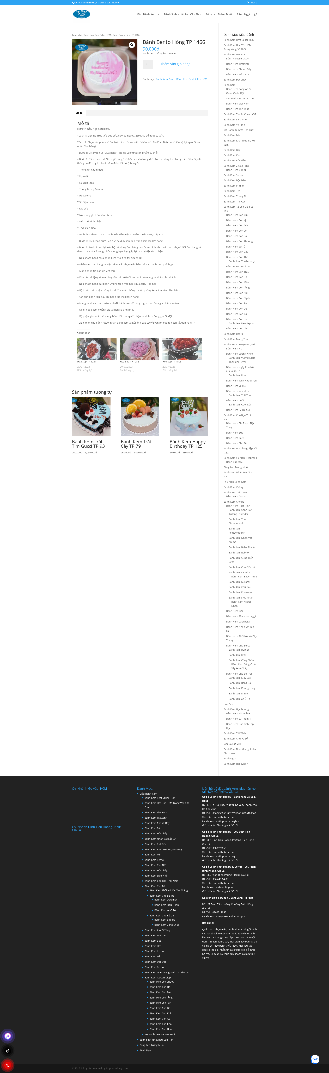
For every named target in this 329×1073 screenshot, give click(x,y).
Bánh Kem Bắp (232, 150)
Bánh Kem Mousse (234, 54)
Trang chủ (77, 34)
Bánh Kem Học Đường (236, 709)
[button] (132, 45)
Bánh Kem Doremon (166, 899)
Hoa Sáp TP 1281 (86, 361)
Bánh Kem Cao (232, 155)
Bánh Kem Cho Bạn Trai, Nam (161, 881)
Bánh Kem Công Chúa (241, 660)
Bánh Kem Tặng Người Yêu (241, 380)
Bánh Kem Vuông (233, 487)
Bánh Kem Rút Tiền (235, 160)
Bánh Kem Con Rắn (237, 303)
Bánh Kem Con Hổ (236, 277)
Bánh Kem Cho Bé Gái (238, 645)
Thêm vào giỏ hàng (175, 63)
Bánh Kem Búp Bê (239, 649)
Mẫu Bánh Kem (146, 14)
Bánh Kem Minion (239, 693)
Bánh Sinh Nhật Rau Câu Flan (182, 14)
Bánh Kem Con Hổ (159, 987)
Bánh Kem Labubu (239, 572)
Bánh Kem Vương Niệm (239, 353)
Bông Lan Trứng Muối (219, 14)
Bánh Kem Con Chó (237, 328)
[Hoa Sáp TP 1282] (139, 349)
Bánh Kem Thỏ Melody (242, 261)
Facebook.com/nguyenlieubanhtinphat (224, 916)
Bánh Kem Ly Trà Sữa (238, 409)
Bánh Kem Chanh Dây (238, 69)
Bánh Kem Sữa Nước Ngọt (241, 616)
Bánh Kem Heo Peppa (241, 323)
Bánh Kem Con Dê (236, 308)
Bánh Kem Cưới (235, 400)
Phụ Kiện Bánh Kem (235, 481)
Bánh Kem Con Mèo (237, 282)
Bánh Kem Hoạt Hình (238, 505)
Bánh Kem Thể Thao (237, 108)
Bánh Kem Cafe (235, 438)
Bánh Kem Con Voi (236, 230)
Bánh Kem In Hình (234, 185)
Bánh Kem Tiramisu (237, 63)
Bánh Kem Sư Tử (235, 246)
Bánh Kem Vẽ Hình (234, 124)
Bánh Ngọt (243, 14)
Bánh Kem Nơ (234, 348)
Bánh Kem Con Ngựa (238, 298)
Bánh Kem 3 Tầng (236, 169)
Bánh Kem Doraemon (241, 592)
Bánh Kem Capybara (238, 621)
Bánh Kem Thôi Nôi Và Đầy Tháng (168, 890)
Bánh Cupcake (234, 462)
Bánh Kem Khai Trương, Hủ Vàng (163, 849)
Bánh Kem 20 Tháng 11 (239, 718)
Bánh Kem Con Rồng (238, 287)
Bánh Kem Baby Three (244, 576)
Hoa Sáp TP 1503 (171, 361)
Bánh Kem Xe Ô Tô (239, 698)
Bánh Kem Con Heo (237, 319)
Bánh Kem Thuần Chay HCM (240, 114)
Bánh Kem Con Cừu (237, 215)
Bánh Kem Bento (165, 79)
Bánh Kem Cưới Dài (240, 404)
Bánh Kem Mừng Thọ (236, 339)
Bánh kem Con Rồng (161, 997)
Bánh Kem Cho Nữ (155, 865)
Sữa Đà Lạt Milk (232, 743)
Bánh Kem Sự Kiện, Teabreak (240, 457)
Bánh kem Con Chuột (238, 266)
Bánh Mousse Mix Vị (237, 58)
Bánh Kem (229, 85)
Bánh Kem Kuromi (239, 581)
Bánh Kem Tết (232, 191)
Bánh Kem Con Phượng (239, 241)
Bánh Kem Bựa (234, 432)
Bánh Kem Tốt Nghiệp (238, 713)
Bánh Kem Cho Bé (234, 501)
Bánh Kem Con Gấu (237, 251)
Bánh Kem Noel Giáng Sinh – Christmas (167, 972)
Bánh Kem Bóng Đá (240, 682)
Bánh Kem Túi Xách (235, 733)
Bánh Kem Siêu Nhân (241, 597)
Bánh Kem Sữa (234, 611)
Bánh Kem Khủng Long (242, 688)
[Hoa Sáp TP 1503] (182, 349)
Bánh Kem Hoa (237, 375)
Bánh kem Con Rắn (160, 1002)
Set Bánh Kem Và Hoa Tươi (239, 130)
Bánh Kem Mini (232, 135)
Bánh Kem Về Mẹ (236, 385)
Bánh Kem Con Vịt (236, 220)
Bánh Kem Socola (233, 175)
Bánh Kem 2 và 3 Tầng (236, 165)
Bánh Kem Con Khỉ (237, 292)
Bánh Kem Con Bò (236, 236)
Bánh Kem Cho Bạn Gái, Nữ (239, 344)
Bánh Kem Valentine (237, 391)
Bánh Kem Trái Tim (240, 395)
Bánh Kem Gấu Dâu (240, 587)
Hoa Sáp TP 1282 (129, 361)
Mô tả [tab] (79, 112)
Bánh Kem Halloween (236, 763)
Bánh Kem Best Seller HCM (97, 34)
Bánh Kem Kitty (237, 655)
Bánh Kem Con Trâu (237, 271)
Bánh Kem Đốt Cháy (235, 79)
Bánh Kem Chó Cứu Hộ (242, 567)
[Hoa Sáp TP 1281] (97, 349)
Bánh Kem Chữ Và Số (236, 738)
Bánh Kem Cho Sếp (237, 443)
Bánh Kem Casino (236, 496)
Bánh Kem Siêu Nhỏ (235, 119)
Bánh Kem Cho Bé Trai (239, 673)
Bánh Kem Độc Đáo (235, 180)
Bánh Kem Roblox (239, 552)
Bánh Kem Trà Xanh (237, 74)
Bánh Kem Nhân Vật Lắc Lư (159, 838)
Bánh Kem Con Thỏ (237, 257)
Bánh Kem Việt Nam (237, 103)
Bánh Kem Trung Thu (236, 196)
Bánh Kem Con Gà (236, 314)
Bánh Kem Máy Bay (240, 677)
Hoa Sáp (228, 704)
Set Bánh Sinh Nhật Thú (240, 98)
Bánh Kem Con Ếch (237, 225)
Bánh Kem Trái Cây (234, 201)
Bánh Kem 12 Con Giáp (157, 977)
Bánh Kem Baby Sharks (242, 547)
